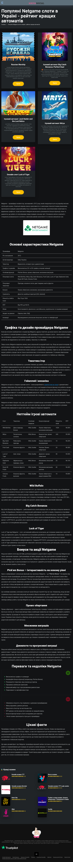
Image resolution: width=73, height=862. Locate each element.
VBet (13, 809)
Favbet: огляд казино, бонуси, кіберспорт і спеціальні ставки (58, 798)
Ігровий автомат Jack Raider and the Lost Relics (18, 120)
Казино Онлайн (25, 857)
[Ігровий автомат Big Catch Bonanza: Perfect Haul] (55, 60)
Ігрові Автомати (6, 857)
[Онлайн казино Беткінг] (5, 794)
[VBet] (5, 817)
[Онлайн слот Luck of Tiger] (18, 170)
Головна (3, 24)
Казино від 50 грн (58, 857)
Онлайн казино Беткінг (19, 786)
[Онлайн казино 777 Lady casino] (42, 789)
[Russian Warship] (18, 60)
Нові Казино (15, 857)
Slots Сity (15, 798)
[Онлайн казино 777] (5, 782)
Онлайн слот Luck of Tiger (18, 174)
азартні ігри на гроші (51, 384)
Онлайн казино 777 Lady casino (58, 786)
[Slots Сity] (5, 805)
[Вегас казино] (42, 782)
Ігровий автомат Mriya (55, 123)
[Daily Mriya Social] (37, 2)
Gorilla (50, 809)
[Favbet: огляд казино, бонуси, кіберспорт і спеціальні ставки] (42, 805)
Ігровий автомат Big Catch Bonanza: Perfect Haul (54, 65)
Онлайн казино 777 (18, 774)
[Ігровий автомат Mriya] (55, 119)
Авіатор (49, 857)
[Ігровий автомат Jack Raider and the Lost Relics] (18, 114)
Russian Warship (18, 64)
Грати (18, 84)
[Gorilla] (42, 817)
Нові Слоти (67, 857)
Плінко (33, 857)
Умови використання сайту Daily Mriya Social (14, 858)
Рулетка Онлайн (41, 857)
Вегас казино (52, 774)
